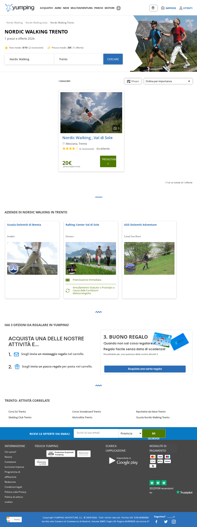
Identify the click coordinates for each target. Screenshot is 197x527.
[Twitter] (166, 522)
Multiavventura (81, 8)
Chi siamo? (10, 452)
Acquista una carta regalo (145, 368)
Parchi (98, 8)
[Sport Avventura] (19, 8)
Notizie (8, 457)
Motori (109, 8)
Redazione (10, 482)
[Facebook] (156, 522)
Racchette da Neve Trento (151, 411)
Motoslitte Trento (82, 417)
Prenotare (109, 159)
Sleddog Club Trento (20, 417)
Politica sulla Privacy (15, 492)
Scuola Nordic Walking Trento (153, 417)
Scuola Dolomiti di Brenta (24, 224)
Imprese (171, 8)
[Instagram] (174, 522)
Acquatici (46, 8)
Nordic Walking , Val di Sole (87, 137)
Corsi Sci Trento (17, 411)
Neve (66, 8)
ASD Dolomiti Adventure (140, 224)
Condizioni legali (13, 487)
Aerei (58, 8)
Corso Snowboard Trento (86, 411)
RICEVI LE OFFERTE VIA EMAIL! (50, 434)
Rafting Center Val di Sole (82, 224)
